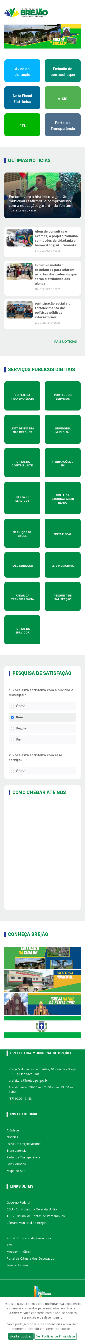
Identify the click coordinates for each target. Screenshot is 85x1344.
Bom (19, 717)
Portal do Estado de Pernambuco (30, 1238)
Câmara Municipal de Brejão (27, 1223)
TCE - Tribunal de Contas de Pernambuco (36, 1216)
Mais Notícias (65, 341)
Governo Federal (18, 1202)
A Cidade (13, 1130)
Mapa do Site (16, 1171)
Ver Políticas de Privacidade (55, 1336)
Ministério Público (19, 1252)
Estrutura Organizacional (24, 1144)
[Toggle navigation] (79, 12)
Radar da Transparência (23, 1157)
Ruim (19, 739)
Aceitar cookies (21, 1336)
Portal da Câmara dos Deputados (30, 1258)
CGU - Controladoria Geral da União (32, 1209)
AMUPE (12, 1245)
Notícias (12, 1137)
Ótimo (20, 706)
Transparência (17, 1150)
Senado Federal (18, 1265)
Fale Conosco (16, 1164)
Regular (21, 728)
